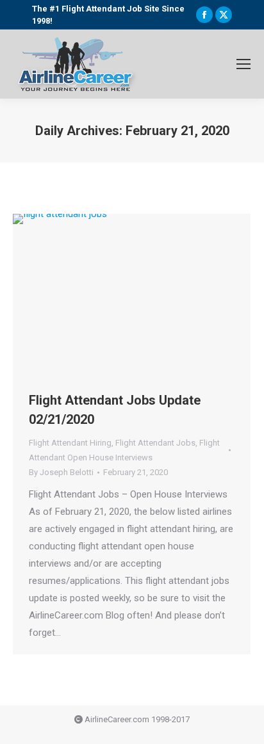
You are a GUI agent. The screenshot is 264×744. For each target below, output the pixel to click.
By (61, 472)
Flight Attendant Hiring (70, 443)
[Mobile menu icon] (243, 64)
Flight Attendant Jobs (155, 443)
